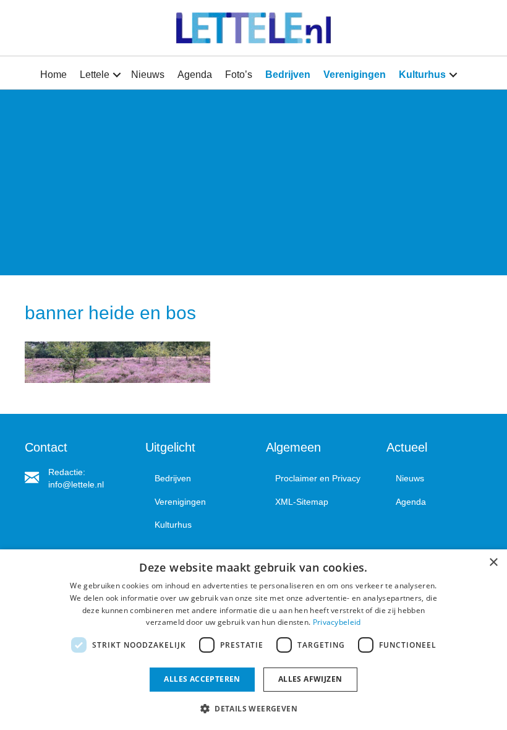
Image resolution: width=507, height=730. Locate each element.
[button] (116, 75)
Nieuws (147, 74)
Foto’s (238, 74)
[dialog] (253, 639)
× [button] (493, 562)
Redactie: (66, 472)
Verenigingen (354, 74)
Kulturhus (422, 74)
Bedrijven (287, 74)
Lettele (94, 74)
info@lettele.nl (76, 484)
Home (53, 74)
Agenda (194, 74)
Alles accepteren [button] (202, 679)
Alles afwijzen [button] (310, 679)
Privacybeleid (337, 622)
